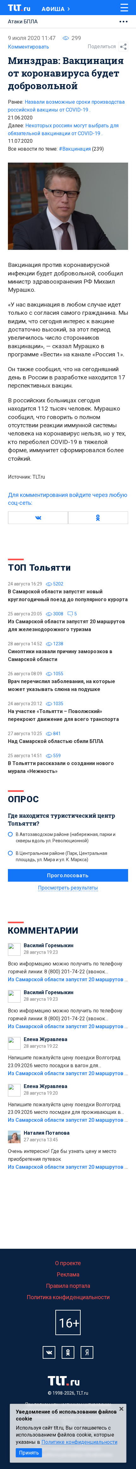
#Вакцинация (81, 149)
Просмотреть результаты (68, 888)
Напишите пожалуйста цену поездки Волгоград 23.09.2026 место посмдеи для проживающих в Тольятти (64, 1109)
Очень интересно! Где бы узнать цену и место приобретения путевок (62, 1155)
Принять (29, 1453)
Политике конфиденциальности (79, 1442)
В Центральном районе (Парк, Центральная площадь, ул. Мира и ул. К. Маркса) (61, 856)
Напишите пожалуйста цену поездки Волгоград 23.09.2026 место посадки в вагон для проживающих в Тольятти (64, 1062)
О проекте (68, 1263)
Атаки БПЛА (23, 21)
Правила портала (68, 1285)
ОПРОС (23, 799)
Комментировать (28, 47)
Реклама (68, 1274)
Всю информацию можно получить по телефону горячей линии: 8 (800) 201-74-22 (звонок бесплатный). (65, 968)
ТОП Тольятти (39, 567)
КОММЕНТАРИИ (43, 930)
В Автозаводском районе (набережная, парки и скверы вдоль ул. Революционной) (65, 837)
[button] (38, 517)
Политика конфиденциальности (68, 1297)
